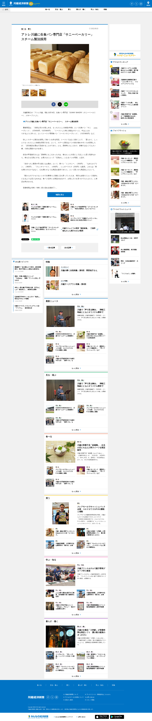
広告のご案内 (69, 700)
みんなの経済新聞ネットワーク (38, 716)
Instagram (141, 4)
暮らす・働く (81, 9)
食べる (47, 9)
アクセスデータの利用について (74, 697)
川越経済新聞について (71, 694)
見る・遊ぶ (59, 9)
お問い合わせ (90, 697)
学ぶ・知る (95, 9)
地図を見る (60, 195)
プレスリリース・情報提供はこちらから (98, 694)
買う (69, 9)
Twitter (136, 4)
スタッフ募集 (90, 700)
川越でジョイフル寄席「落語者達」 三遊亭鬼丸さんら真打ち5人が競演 (78, 229)
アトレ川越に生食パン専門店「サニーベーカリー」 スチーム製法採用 (51, 121)
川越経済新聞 (18, 4)
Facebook (132, 4)
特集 (105, 9)
